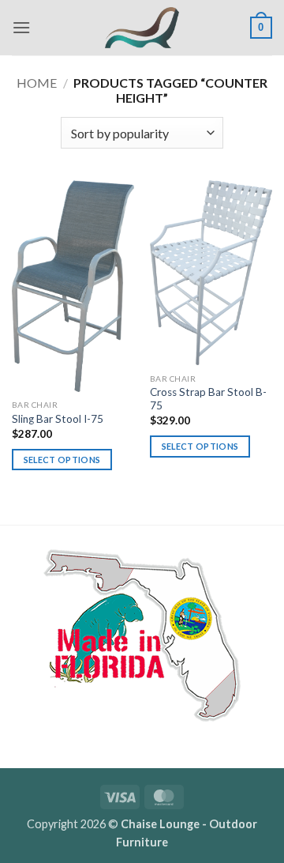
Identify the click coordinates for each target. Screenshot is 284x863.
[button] (21, 27)
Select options (62, 459)
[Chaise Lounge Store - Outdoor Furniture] (142, 27)
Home (37, 82)
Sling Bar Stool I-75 (57, 419)
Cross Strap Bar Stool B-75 (208, 399)
